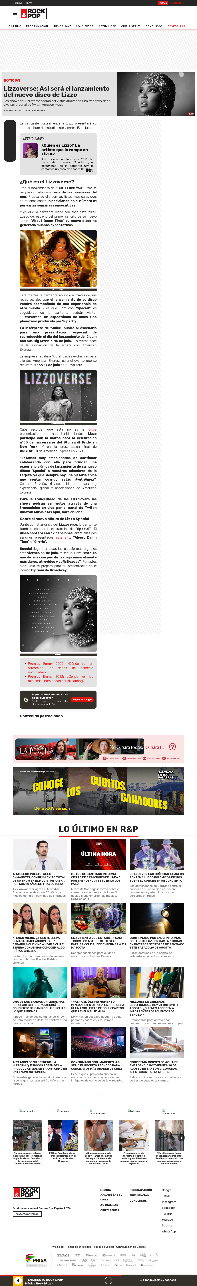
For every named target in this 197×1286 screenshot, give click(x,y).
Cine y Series (109, 1210)
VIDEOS (29, 3)
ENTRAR (163, 3)
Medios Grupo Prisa (36, 1265)
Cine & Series (131, 26)
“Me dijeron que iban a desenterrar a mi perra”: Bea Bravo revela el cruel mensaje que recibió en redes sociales (169, 1158)
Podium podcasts (61, 1264)
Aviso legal (58, 1246)
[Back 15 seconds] (101, 1280)
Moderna (76, 1269)
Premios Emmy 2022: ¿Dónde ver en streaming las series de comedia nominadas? (60, 668)
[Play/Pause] (108, 1280)
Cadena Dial (143, 1260)
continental (117, 1260)
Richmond (61, 1269)
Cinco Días (105, 1260)
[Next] (123, 1280)
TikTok (166, 1196)
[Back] (93, 1280)
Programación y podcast (160, 1280)
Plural (91, 1269)
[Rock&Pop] (33, 13)
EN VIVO (18, 3)
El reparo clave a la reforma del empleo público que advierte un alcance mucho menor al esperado (133, 1158)
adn (143, 1256)
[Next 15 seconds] (115, 1280)
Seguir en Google (82, 699)
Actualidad (107, 26)
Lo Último (14, 26)
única (92, 429)
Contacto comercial (27, 1214)
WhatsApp (168, 1231)
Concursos (154, 26)
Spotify (166, 1225)
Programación (37, 26)
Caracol (154, 1256)
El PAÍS (63, 1256)
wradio (93, 1260)
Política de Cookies (103, 1246)
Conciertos (85, 26)
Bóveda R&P (176, 26)
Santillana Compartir (109, 1256)
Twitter (166, 1214)
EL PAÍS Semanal (125, 1260)
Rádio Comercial (159, 1269)
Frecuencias (139, 1195)
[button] (60, 1275)
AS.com (133, 1256)
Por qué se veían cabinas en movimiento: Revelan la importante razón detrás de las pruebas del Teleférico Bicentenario (27, 1158)
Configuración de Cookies (131, 1246)
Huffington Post (67, 1260)
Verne (134, 1260)
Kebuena (154, 1260)
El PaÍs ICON (104, 1269)
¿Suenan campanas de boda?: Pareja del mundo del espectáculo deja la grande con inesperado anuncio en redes (98, 1158)
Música (105, 1190)
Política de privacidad (78, 1246)
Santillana (92, 1256)
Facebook (168, 1208)
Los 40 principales (78, 1256)
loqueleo (130, 1269)
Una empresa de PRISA (36, 1258)
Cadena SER (123, 1256)
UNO (84, 1260)
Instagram (168, 1202)
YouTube (167, 1219)
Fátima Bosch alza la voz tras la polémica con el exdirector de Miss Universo (63, 1157)
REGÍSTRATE (177, 3)
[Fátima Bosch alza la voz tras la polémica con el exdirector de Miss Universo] (63, 1135)
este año (63, 537)
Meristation (145, 1269)
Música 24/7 (62, 26)
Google (166, 1190)
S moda (117, 1269)
